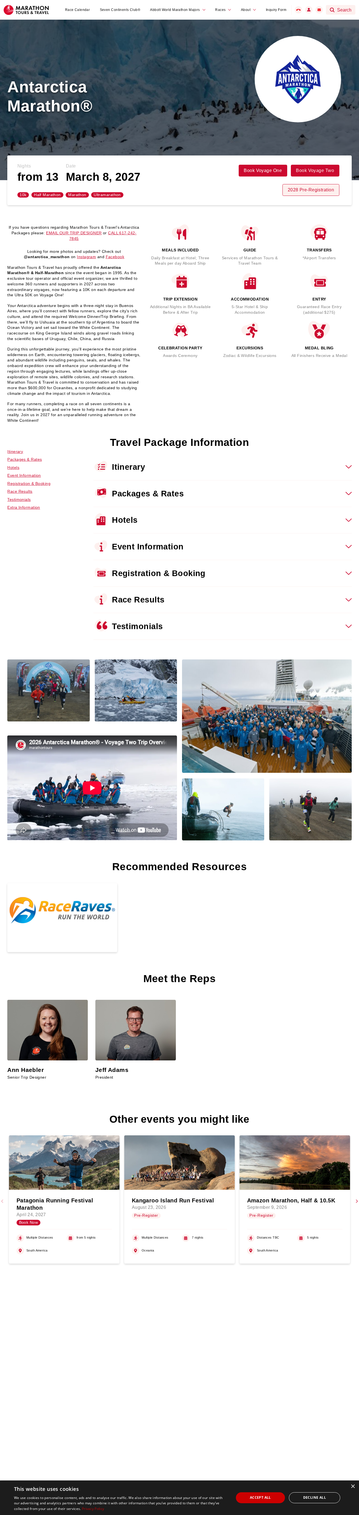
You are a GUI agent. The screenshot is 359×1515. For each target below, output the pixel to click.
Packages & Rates (24, 459)
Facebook (115, 257)
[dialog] (179, 1497)
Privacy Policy (93, 1508)
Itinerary (15, 451)
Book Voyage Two (315, 170)
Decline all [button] (314, 1497)
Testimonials (19, 499)
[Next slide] (356, 1201)
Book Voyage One (263, 170)
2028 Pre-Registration (311, 189)
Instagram (86, 257)
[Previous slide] (2, 1201)
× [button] (353, 1486)
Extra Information (23, 507)
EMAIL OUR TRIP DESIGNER (74, 233)
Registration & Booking (28, 483)
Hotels (13, 467)
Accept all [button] (260, 1497)
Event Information (24, 475)
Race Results (19, 491)
